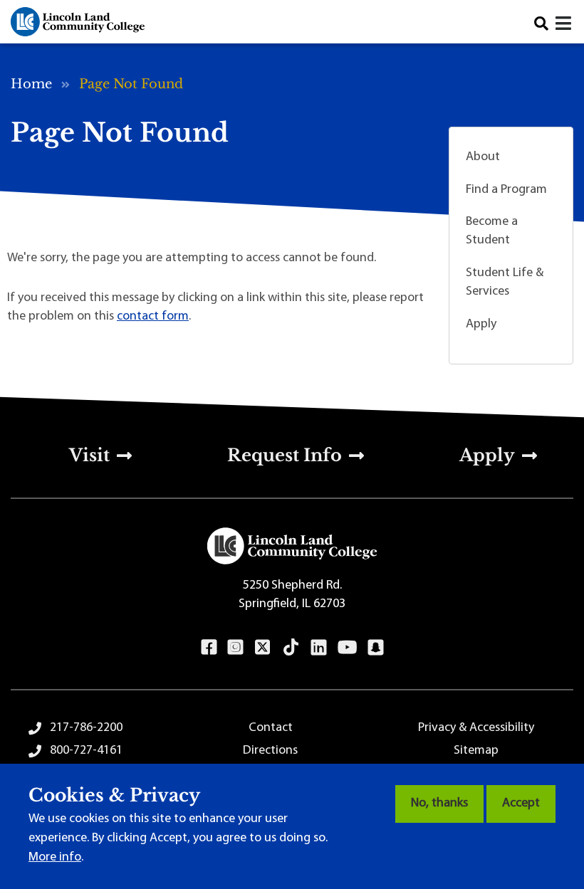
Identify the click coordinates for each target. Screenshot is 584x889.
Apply (481, 324)
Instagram (235, 647)
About (483, 157)
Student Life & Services (504, 282)
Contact (271, 728)
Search (541, 23)
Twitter (262, 647)
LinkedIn (318, 647)
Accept (521, 803)
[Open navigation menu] (564, 25)
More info (54, 857)
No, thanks (439, 803)
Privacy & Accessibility (476, 728)
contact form (153, 316)
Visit (89, 455)
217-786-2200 (86, 728)
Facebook (209, 647)
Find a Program (506, 190)
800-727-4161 (86, 751)
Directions (270, 751)
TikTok (291, 647)
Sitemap (476, 751)
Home (31, 84)
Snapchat (375, 647)
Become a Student (492, 231)
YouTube (347, 647)
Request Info (284, 455)
